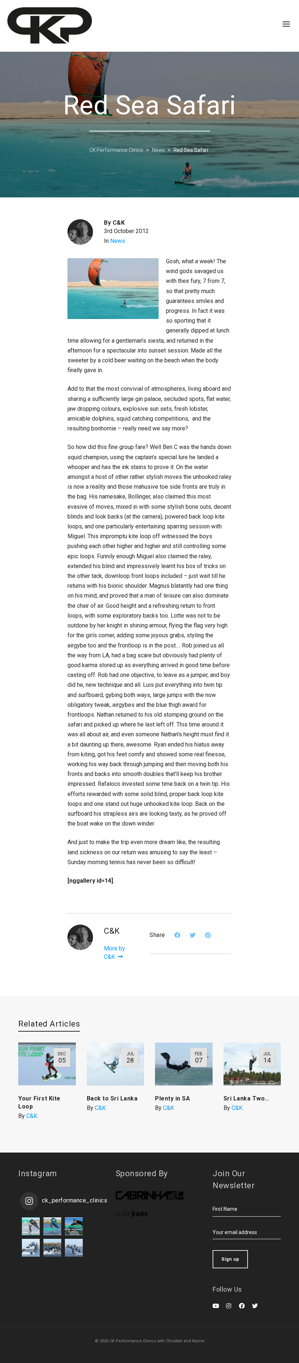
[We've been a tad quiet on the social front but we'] (31, 1226)
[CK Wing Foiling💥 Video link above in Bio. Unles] (74, 1226)
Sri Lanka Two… (246, 1098)
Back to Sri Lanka (112, 1098)
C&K (31, 1115)
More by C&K (114, 952)
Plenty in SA (172, 1098)
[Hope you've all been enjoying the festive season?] (52, 1226)
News (117, 240)
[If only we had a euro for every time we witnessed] (74, 1248)
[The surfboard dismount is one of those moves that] (52, 1248)
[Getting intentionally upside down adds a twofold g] (31, 1248)
